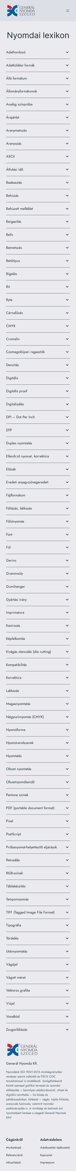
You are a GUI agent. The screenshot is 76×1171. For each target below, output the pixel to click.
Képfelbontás (15, 638)
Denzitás (12, 364)
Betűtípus (13, 260)
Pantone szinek (17, 794)
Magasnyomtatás (18, 703)
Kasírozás (13, 625)
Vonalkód (13, 1016)
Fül (8, 547)
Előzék (11, 469)
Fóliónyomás (15, 521)
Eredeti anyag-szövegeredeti (27, 482)
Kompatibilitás (16, 664)
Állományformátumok (21, 91)
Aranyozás (13, 143)
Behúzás (12, 195)
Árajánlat (12, 117)
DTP (9, 430)
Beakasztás (14, 182)
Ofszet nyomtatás (18, 768)
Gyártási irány (16, 599)
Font (9, 534)
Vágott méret (16, 977)
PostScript (13, 834)
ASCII (10, 156)
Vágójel (12, 964)
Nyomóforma (15, 729)
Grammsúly (14, 573)
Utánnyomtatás (16, 951)
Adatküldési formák (20, 65)
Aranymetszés (16, 130)
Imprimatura (15, 612)
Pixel (9, 820)
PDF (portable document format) (30, 807)
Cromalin (13, 338)
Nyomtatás (14, 755)
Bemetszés (14, 247)
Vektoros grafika (18, 990)
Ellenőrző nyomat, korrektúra (27, 456)
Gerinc (11, 560)
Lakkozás (12, 690)
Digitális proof (16, 391)
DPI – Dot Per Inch (20, 416)
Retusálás (13, 860)
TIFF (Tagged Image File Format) (30, 912)
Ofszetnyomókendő (20, 781)
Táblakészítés (15, 886)
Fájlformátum (15, 495)
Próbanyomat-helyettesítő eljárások (31, 847)
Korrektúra (13, 677)
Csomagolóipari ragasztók (25, 351)
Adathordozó (15, 52)
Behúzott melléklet (19, 208)
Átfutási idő (14, 169)
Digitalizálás (15, 404)
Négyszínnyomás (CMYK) (25, 716)
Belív (9, 234)
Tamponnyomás (17, 899)
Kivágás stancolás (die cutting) (28, 651)
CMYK (10, 325)
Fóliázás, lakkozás (19, 508)
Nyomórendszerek (19, 742)
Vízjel (10, 1003)
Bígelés (11, 273)
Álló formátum (16, 78)
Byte (9, 299)
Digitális (12, 377)
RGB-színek (14, 873)
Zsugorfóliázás (16, 1029)
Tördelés (12, 938)
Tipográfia (13, 925)
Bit (8, 286)
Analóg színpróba (19, 104)
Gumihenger (15, 586)
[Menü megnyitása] (67, 10)
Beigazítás (13, 221)
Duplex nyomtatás (19, 443)
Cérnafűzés (14, 312)
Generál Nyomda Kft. (22, 1063)
